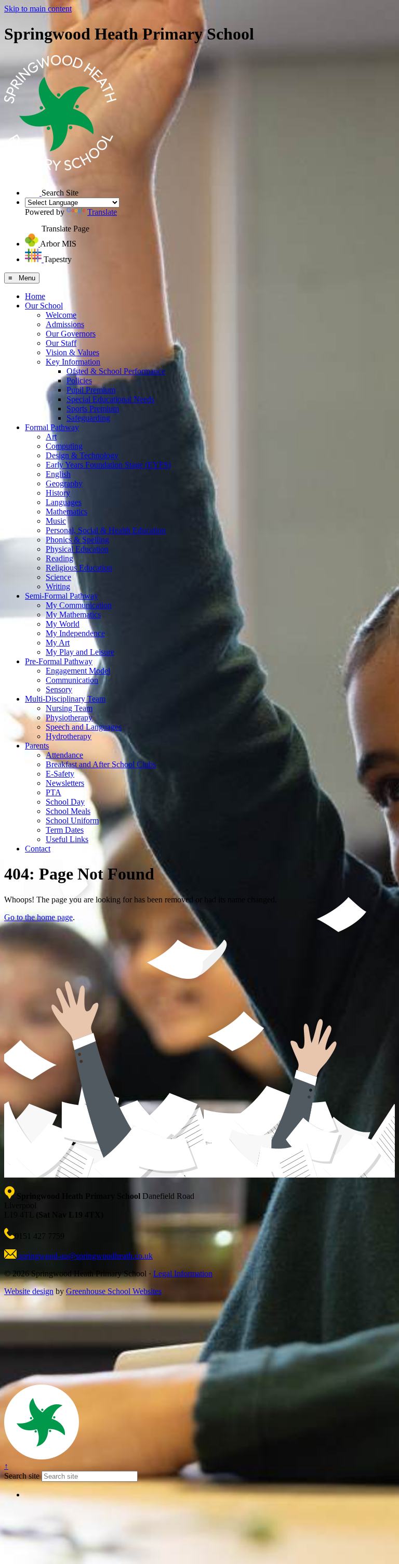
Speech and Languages (84, 726)
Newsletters (65, 783)
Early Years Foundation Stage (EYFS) (108, 464)
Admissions (65, 324)
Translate (102, 212)
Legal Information (182, 1273)
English (58, 474)
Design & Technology (82, 455)
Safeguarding (88, 417)
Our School (44, 305)
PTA (53, 792)
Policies (79, 380)
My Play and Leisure (80, 652)
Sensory (59, 689)
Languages (64, 502)
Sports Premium (92, 408)
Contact (37, 848)
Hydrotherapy (68, 736)
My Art (58, 642)
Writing (58, 586)
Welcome (61, 315)
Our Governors (71, 333)
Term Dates (65, 829)
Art (51, 436)
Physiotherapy (69, 717)
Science (58, 577)
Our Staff (61, 343)
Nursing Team (69, 708)
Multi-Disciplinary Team (65, 698)
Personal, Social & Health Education (106, 530)
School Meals (68, 811)
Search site (21, 1475)
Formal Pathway (52, 427)
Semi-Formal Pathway (61, 595)
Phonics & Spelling (77, 539)
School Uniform (72, 820)
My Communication (79, 605)
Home (35, 296)
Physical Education (77, 549)
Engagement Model (78, 670)
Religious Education (79, 567)
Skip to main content (38, 8)
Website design (29, 1291)
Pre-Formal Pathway (58, 661)
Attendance (64, 755)
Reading (59, 558)
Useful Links (67, 839)
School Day (65, 801)
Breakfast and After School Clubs (101, 764)
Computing (64, 446)
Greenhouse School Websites (114, 1291)
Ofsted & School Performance (115, 371)
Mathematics (66, 511)
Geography (64, 483)
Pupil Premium (90, 389)
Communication (72, 680)
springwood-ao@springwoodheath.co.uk (85, 1255)
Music (56, 520)
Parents (37, 745)
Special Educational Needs (110, 399)
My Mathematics (73, 614)
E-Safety (60, 773)
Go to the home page (38, 917)
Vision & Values (72, 352)
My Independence (75, 633)
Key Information (73, 361)
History (58, 492)
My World (62, 623)
